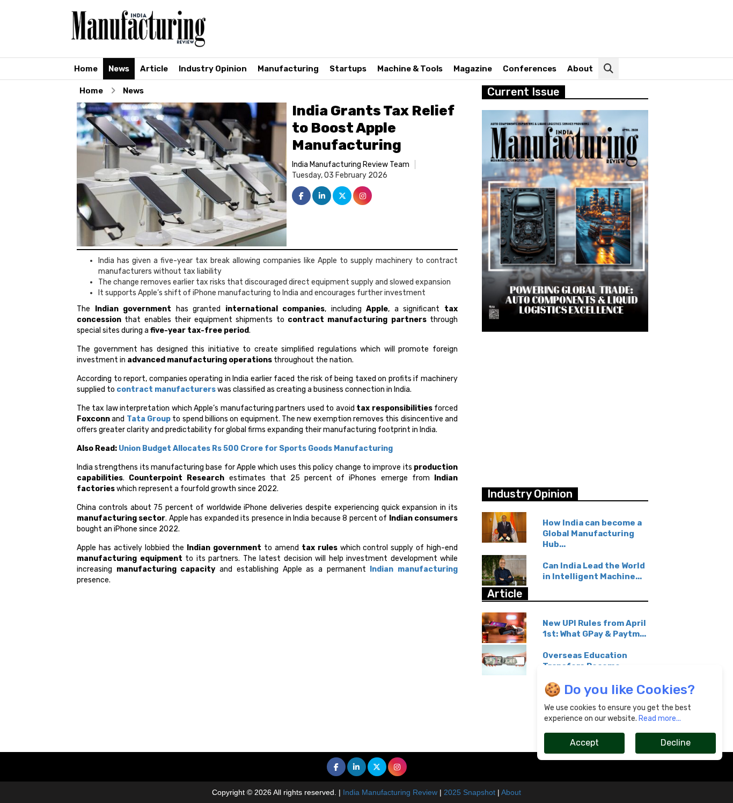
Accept (584, 743)
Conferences (529, 69)
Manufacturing (288, 69)
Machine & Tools (410, 69)
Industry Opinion (213, 69)
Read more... (660, 718)
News (118, 69)
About (580, 69)
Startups (347, 69)
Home (86, 69)
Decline (676, 743)
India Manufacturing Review (390, 792)
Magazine (472, 69)
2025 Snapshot (469, 792)
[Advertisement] (470, 29)
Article (154, 69)
